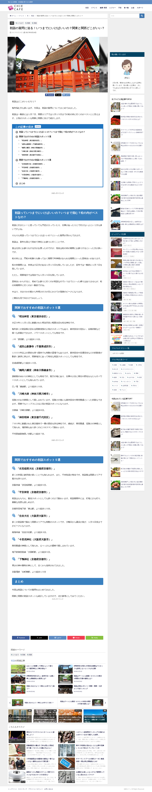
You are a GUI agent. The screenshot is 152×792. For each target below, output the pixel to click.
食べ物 (126, 7)
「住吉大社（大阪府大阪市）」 (31, 171)
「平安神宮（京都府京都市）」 (31, 167)
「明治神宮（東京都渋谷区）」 (31, 140)
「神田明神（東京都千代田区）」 (32, 155)
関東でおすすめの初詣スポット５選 (33, 137)
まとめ (20, 183)
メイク (116, 385)
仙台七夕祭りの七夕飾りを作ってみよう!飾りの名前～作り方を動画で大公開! (132, 171)
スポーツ (140, 7)
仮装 (115, 390)
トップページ (12, 789)
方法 (123, 377)
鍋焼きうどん (118, 373)
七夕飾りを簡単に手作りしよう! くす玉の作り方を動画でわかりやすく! (132, 185)
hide (38, 126)
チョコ (124, 390)
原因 (115, 365)
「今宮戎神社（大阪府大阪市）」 (32, 174)
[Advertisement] (57, 200)
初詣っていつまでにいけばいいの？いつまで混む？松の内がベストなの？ (50, 132)
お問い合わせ (48, 789)
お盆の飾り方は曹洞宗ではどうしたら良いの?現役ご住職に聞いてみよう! (132, 106)
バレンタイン (127, 381)
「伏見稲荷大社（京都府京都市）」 (32, 164)
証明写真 (125, 385)
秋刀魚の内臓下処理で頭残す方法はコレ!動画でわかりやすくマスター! (132, 432)
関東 (35, 23)
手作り (135, 385)
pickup (116, 381)
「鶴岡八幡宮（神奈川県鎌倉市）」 (32, 147)
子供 (119, 7)
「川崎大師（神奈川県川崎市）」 (32, 151)
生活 (87, 7)
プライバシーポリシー (35, 789)
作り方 (116, 369)
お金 (132, 7)
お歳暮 (124, 365)
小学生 (140, 365)
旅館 (131, 365)
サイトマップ (22, 789)
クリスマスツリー (128, 369)
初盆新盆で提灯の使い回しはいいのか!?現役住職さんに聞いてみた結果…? (132, 158)
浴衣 (140, 377)
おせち (129, 373)
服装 (115, 377)
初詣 (12, 23)
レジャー (112, 7)
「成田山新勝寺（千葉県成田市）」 (32, 144)
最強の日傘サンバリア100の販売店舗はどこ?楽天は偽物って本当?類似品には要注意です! (132, 211)
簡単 (137, 373)
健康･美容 (103, 7)
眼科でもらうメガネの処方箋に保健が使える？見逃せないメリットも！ (132, 458)
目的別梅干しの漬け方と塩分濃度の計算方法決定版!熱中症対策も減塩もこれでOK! (132, 198)
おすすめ (131, 377)
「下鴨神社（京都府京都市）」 (31, 178)
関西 (28, 23)
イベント (94, 7)
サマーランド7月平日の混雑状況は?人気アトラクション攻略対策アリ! (132, 132)
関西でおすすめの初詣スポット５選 (33, 160)
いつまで (20, 23)
